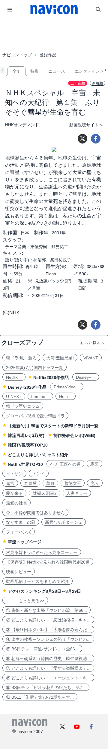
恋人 (95, 483)
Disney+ (85, 377)
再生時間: (13, 266)
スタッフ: (13, 239)
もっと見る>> (25, 600)
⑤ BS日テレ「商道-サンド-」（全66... (42, 648)
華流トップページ (24, 541)
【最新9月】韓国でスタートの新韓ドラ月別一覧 (53, 425)
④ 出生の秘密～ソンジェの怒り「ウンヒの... (48, 639)
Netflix (14, 377)
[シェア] (95, 139)
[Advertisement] (54, 34)
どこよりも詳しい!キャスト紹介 (38, 454)
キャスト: (13, 253)
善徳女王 (72, 483)
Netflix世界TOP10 (25, 464)
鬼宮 (10, 483)
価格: (8, 280)
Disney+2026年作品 (27, 387)
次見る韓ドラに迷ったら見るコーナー (41, 552)
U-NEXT (14, 396)
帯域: (79, 266)
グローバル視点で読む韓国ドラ (35, 415)
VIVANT (90, 358)
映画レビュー (18, 571)
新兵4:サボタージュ (63, 522)
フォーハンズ (18, 531)
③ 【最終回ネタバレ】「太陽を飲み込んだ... (48, 629)
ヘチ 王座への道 (65, 464)
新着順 (97, 83)
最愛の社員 (16, 503)
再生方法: (56, 266)
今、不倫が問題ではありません (35, 512)
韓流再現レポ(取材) (26, 435)
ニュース (56, 71)
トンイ (38, 473)
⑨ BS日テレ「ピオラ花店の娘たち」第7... (46, 687)
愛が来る (14, 493)
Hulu (65, 396)
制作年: (42, 232)
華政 (50, 483)
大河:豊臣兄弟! (60, 358)
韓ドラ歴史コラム (23, 406)
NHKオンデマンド (22, 124)
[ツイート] (82, 139)
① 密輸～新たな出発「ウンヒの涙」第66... (46, 610)
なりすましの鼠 (20, 522)
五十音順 (77, 83)
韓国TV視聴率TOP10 (28, 445)
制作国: (10, 232)
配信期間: (13, 295)
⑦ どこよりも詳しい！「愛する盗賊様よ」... (48, 668)
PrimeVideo (67, 386)
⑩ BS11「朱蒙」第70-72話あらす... (40, 697)
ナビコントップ (17, 54)
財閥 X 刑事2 (44, 493)
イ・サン (14, 473)
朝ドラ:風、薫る (21, 358)
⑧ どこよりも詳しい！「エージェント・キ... (48, 677)
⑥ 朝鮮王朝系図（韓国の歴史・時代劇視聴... (48, 658)
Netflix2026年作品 (51, 377)
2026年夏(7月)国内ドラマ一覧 (34, 367)
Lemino (40, 396)
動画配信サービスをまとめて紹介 (37, 581)
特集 (34, 71)
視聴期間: (88, 280)
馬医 (94, 464)
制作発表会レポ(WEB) (74, 435)
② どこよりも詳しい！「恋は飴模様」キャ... (48, 620)
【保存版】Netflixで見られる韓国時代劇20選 (48, 562)
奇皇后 (30, 483)
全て (16, 71)
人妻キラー (76, 493)
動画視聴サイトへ (86, 124)
